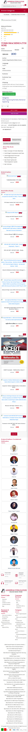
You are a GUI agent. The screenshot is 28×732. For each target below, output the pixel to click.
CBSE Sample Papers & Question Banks (14, 644)
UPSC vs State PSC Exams (14, 678)
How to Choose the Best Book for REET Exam (14, 680)
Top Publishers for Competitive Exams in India (14, 685)
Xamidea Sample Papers (14, 650)
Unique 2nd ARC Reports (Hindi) (14, 216)
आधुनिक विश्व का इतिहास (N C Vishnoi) (14, 323)
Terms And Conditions (7, 615)
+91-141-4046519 (21, 125)
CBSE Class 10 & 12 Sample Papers (14, 646)
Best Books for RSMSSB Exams (14, 719)
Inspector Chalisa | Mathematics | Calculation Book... (14, 386)
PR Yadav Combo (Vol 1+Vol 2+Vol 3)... (14, 202)
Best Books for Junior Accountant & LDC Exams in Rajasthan (14, 675)
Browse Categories (8, 11)
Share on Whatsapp (9, 94)
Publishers (4, 599)
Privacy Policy (5, 617)
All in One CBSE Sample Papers (14, 648)
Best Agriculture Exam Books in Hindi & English (14, 668)
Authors (4, 601)
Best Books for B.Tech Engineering (14, 710)
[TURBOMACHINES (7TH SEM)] (14, 176)
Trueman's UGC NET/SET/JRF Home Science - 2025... (14, 424)
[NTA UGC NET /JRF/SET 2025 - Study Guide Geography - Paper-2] (14, 245)
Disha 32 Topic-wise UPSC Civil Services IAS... (14, 290)
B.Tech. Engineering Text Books (10, 100)
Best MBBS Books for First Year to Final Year (14, 658)
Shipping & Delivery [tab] (16, 139)
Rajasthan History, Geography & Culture (14, 660)
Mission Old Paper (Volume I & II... (14, 405)
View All (14, 434)
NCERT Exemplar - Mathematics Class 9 (14, 370)
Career (17, 604)
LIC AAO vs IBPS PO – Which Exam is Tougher (14, 665)
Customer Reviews (6, 604)
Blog (3, 606)
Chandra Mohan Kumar (15, 60)
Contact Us (18, 607)
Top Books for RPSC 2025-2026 (14, 682)
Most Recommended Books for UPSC (14, 689)
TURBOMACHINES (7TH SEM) (14, 180)
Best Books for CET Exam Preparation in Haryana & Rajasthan (14, 663)
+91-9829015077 (6, 129)
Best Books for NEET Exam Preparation (14, 700)
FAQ (17, 602)
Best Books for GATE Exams (14, 721)
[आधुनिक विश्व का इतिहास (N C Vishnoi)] (14, 318)
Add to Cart (14, 113)
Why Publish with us (20, 605)
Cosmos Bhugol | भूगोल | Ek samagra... (14, 234)
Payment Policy (5, 627)
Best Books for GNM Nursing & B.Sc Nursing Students (14, 653)
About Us (18, 600)
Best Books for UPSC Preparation (14, 698)
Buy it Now (14, 110)
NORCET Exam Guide (14, 656)
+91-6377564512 (12, 125)
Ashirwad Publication (13, 726)
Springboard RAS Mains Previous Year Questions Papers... (14, 308)
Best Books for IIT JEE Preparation (14, 702)
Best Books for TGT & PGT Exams (14, 723)
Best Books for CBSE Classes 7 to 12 (14, 704)
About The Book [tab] (6, 139)
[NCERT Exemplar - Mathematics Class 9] (14, 349)
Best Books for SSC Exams (14, 706)
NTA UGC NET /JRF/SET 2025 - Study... (14, 250)
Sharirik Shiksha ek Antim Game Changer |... (14, 270)
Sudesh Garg (5, 60)
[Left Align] (2, 30)
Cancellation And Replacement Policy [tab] (11, 143)
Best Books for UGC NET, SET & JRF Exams (14, 708)
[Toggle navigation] (24, 10)
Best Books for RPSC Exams (14, 715)
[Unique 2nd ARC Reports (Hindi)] (14, 212)
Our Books (6, 14)
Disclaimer (4, 618)
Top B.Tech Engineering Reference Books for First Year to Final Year (14, 692)
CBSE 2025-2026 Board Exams (14, 687)
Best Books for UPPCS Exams (14, 717)
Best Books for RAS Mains (14, 713)
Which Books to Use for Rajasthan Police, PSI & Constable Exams (14, 672)
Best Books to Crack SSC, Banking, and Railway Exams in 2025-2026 (14, 695)
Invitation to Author (6, 602)
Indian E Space (16, 727)
